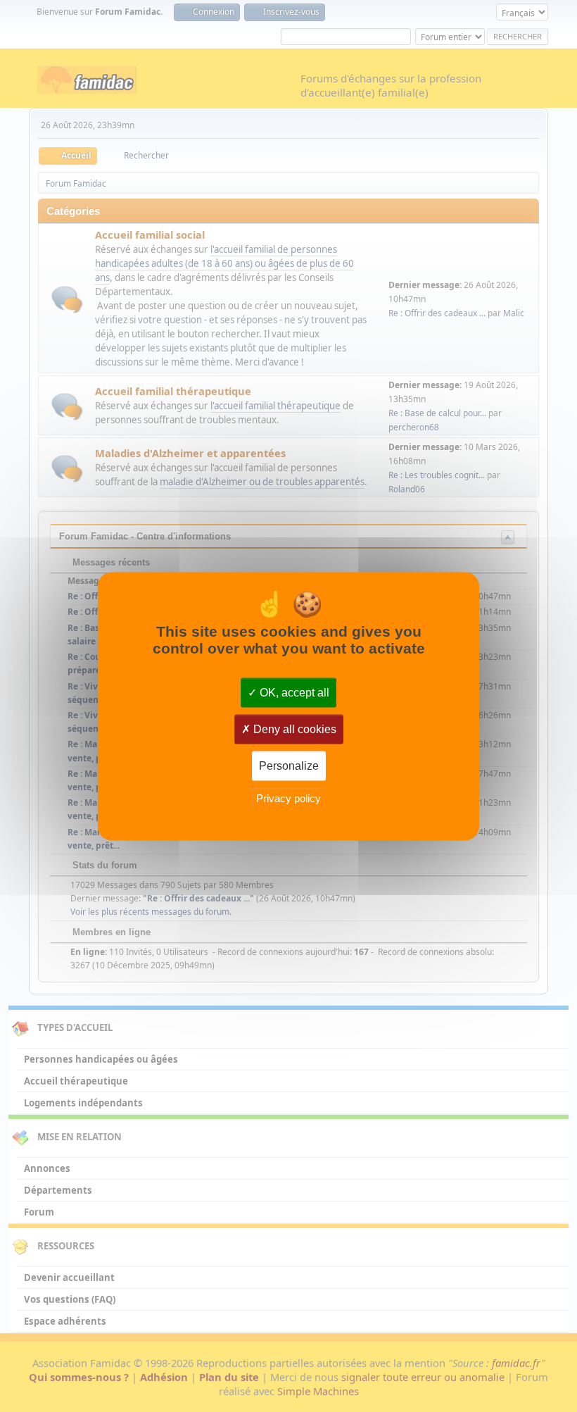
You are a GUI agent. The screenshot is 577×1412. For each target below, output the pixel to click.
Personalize (289, 765)
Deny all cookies (293, 729)
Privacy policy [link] (288, 798)
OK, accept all (293, 692)
